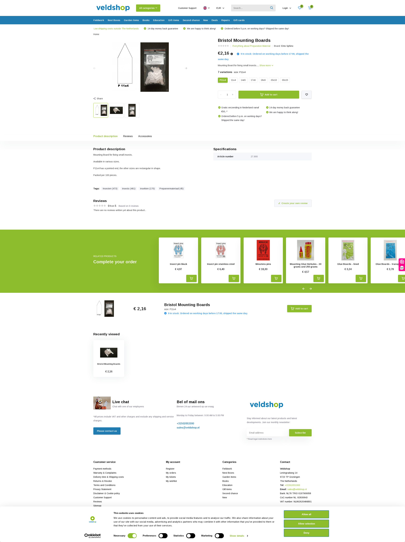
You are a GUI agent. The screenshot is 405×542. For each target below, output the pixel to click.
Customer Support (187, 8)
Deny (306, 532)
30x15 (285, 80)
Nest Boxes (114, 20)
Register (170, 468)
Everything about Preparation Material (251, 46)
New (205, 20)
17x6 (253, 80)
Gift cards (239, 20)
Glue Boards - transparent (390, 264)
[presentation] (94, 68)
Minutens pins (263, 264)
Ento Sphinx (287, 46)
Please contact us (107, 431)
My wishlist (171, 481)
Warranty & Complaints (104, 473)
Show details (237, 535)
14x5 (243, 80)
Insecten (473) (110, 188)
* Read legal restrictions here (259, 439)
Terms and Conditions (104, 485)
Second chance (191, 20)
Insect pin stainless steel (221, 264)
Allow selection (306, 523)
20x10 (274, 80)
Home (96, 34)
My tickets (171, 477)
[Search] (272, 8)
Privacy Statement (102, 489)
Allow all (306, 514)
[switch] (163, 535)
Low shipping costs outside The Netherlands (116, 28)
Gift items (173, 20)
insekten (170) (147, 188)
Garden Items (131, 20)
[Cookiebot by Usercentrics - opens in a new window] (92, 535)
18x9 (263, 80)
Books (146, 20)
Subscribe (300, 432)
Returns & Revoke (102, 481)
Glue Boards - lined (348, 264)
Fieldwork (98, 20)
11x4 (233, 80)
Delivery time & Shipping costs (108, 477)
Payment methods (102, 468)
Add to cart (271, 94)
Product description (105, 136)
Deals (215, 20)
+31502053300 (185, 423)
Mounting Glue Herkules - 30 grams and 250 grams (305, 265)
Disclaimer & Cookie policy (106, 493)
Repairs (225, 20)
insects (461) (128, 188)
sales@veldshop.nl (188, 427)
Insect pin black (178, 264)
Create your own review (294, 203)
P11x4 (223, 80)
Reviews (128, 136)
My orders (171, 473)
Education (159, 20)
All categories (147, 8)
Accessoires (145, 136)
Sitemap (97, 505)
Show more (265, 65)
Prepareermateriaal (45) (171, 188)
